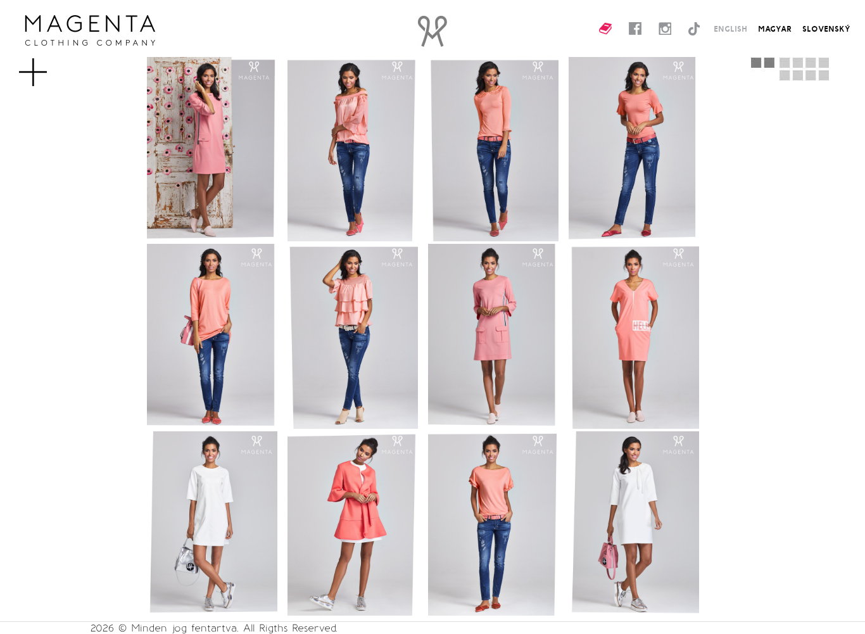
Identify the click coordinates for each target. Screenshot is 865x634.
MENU (53, 66)
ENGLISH (730, 28)
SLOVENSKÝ (826, 28)
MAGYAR (775, 28)
